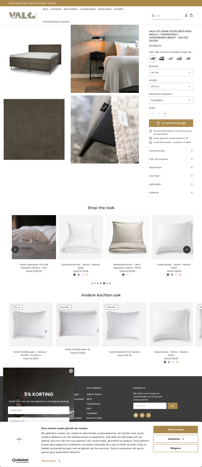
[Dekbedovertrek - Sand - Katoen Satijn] (84, 275)
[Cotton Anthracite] (161, 58)
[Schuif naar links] (15, 249)
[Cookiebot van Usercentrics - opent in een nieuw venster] (20, 460)
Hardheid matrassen (160, 94)
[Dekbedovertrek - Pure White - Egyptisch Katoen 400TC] (128, 275)
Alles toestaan (176, 429)
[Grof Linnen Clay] (179, 58)
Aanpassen (174, 439)
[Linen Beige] (170, 58)
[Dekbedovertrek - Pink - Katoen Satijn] (80, 275)
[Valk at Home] (23, 15)
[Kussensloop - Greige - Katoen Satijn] (169, 275)
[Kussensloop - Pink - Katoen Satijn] (173, 275)
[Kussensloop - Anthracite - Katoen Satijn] (165, 275)
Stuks (152, 107)
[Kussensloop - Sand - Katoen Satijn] (177, 275)
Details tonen (48, 460)
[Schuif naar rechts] (187, 249)
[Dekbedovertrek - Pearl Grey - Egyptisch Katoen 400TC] (124, 275)
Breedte (153, 66)
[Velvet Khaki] (188, 58)
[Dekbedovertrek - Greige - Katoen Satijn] (75, 275)
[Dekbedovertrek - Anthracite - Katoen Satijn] (71, 275)
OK (172, 405)
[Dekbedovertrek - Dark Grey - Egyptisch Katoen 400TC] (120, 275)
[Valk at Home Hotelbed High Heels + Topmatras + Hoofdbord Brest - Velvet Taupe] (153, 58)
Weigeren (175, 448)
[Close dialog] (71, 371)
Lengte (153, 80)
